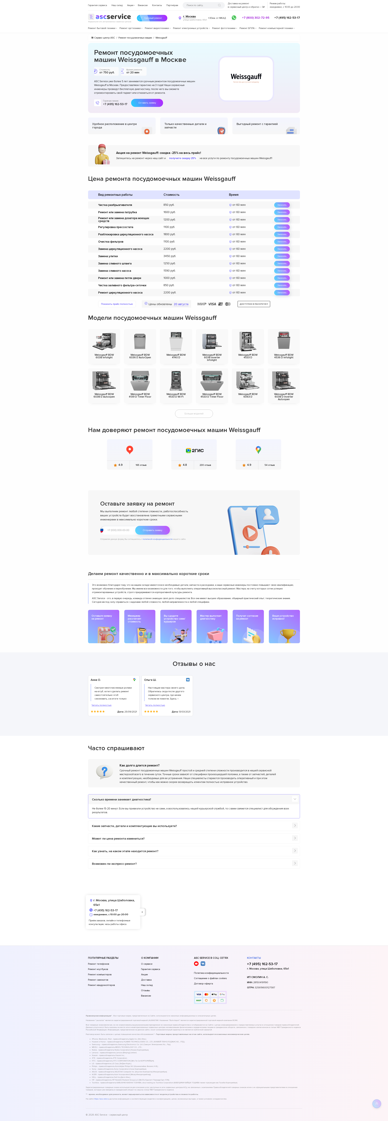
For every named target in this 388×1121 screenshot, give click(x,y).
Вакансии (143, 5)
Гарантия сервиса (97, 5)
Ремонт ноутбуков (98, 969)
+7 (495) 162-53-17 (287, 17)
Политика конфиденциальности (211, 973)
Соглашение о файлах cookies (210, 978)
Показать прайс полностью (117, 304)
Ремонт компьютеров (100, 974)
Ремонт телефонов (98, 963)
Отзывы (145, 990)
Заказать (282, 205)
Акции (130, 5)
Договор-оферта (203, 983)
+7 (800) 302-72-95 (255, 17)
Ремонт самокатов (98, 979)
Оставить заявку (147, 102)
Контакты (157, 5)
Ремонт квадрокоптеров (101, 985)
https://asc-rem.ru (101, 1099)
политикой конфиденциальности (157, 539)
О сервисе (146, 963)
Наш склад (117, 5)
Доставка (146, 979)
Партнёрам (172, 5)
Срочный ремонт (153, 18)
